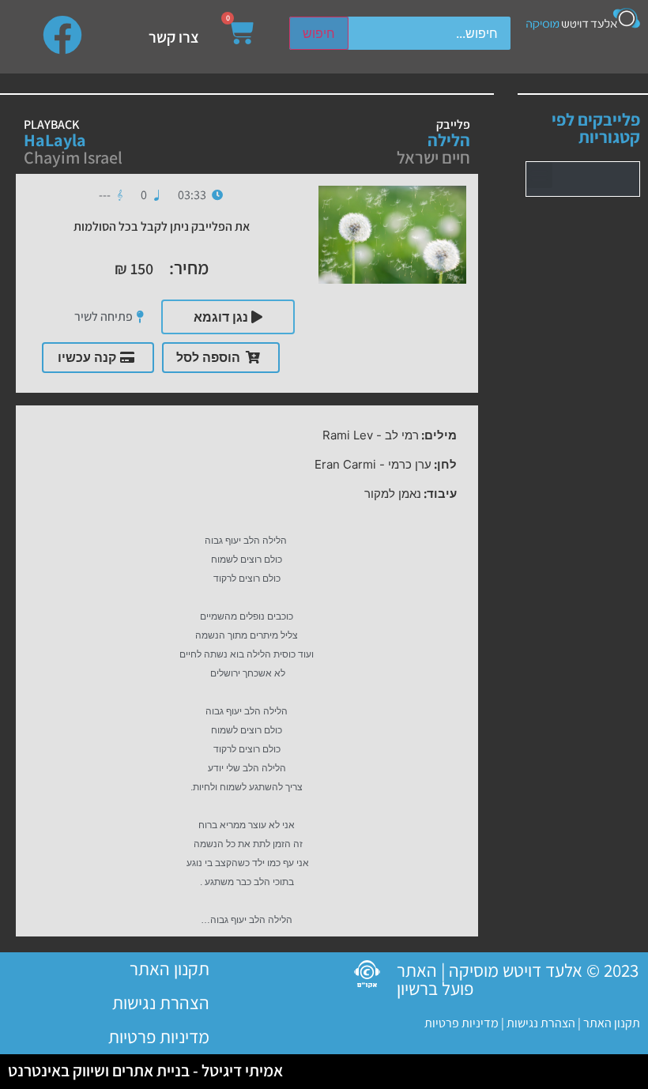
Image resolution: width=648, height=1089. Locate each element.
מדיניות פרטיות (461, 1023)
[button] (539, 175)
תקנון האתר (611, 1023)
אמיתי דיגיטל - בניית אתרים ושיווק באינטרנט (145, 1070)
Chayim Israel (73, 157)
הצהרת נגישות (539, 1023)
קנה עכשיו (87, 357)
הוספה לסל (208, 357)
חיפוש (319, 33)
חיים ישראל (433, 157)
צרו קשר (174, 37)
